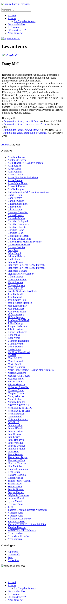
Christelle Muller (16, 218)
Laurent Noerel (15, 343)
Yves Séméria (15, 539)
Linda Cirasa (14, 349)
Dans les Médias (16, 24)
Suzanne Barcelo (16, 498)
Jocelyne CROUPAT (18, 320)
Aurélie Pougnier (16, 189)
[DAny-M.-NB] (11, 55)
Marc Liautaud (15, 361)
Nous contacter (15, 33)
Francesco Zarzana (17, 270)
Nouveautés (14, 554)
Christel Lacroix (16, 215)
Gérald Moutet (15, 276)
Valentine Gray (15, 512)
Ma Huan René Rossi (19, 352)
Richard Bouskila (17, 474)
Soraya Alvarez (16, 492)
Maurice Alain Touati (19, 375)
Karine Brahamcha (17, 332)
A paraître (13, 551)
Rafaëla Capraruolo (18, 469)
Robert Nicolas (15, 477)
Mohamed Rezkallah (18, 387)
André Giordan (15, 174)
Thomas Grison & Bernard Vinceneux (27, 509)
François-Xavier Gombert (21, 273)
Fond (10, 557)
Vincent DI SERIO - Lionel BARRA (27, 524)
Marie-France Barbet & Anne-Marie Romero (31, 369)
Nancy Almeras (16, 396)
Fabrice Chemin (16, 262)
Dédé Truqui (14, 253)
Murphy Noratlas (16, 393)
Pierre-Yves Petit (16, 460)
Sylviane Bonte (16, 504)
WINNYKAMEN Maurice (22, 530)
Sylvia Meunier (16, 501)
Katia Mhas (14, 335)
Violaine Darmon (17, 527)
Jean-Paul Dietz (16, 308)
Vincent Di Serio (16, 521)
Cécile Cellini (15, 209)
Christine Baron (16, 230)
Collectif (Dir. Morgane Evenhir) (24, 241)
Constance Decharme (19, 244)
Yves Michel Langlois (19, 536)
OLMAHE (13, 422)
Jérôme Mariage (16, 314)
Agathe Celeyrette (17, 160)
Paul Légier (14, 437)
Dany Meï (13, 250)
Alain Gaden (14, 165)
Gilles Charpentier (17, 279)
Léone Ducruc (15, 346)
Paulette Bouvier (16, 445)
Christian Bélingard (18, 221)
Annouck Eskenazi (17, 186)
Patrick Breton (15, 431)
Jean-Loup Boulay (17, 305)
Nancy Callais (15, 399)
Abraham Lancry (16, 157)
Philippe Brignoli (16, 448)
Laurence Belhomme (18, 340)
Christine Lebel (16, 232)
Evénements (14, 27)
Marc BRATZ (15, 358)
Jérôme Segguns (16, 317)
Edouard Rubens (16, 256)
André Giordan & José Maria (23, 177)
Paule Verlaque (15, 442)
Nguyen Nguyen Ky (18, 404)
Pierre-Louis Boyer (17, 457)
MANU (12, 355)
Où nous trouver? (17, 30)
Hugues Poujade (16, 285)
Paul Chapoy (14, 434)
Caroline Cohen (16, 200)
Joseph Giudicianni (17, 326)
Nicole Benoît (15, 416)
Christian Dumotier (17, 227)
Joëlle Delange (15, 323)
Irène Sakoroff (15, 288)
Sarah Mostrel (15, 483)
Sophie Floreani (16, 489)
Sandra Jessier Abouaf (19, 480)
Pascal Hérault (15, 428)
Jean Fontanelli (15, 294)
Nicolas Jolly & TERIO (20, 407)
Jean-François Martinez (20, 302)
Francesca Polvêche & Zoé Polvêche (27, 265)
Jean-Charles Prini (17, 300)
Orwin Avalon (15, 425)
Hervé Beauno (15, 282)
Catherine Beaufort (17, 203)
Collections (13, 560)
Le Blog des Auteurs (24, 21)
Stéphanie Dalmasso (18, 495)
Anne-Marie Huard (17, 183)
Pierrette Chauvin (17, 463)
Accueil (12, 15)
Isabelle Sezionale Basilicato (22, 291)
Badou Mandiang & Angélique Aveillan (28, 192)
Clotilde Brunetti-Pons (19, 238)
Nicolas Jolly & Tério (19, 410)
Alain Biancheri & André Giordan (25, 162)
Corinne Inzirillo (16, 247)
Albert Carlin (14, 168)
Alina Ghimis (15, 171)
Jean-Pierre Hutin (17, 311)
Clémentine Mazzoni (18, 235)
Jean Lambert (15, 297)
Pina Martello (15, 466)
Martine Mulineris (17, 372)
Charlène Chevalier (18, 212)
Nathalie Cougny (16, 402)
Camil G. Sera (15, 195)
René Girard (14, 472)
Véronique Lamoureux (19, 518)
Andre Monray (15, 180)
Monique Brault (16, 390)
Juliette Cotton (15, 329)
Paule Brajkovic (16, 439)
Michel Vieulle (15, 381)
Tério (10, 507)
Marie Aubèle (15, 364)
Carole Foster (15, 197)
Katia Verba (14, 337)
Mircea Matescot (16, 384)
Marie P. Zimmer (16, 367)
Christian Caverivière (19, 224)
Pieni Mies (13, 451)
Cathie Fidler (14, 206)
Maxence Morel (16, 378)
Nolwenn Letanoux (18, 419)
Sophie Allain (15, 486)
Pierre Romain (15, 454)
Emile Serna (14, 259)
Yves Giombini (15, 533)
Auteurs (12, 18)
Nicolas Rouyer (16, 413)
